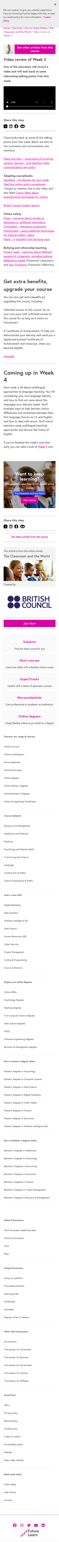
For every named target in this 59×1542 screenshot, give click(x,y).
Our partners (10, 1341)
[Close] (55, 4)
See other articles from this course (29, 536)
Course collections (13, 967)
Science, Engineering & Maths (18, 880)
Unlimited (8, 1309)
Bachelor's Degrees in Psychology (20, 1158)
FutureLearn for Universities (17, 1349)
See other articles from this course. (35, 49)
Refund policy (10, 1420)
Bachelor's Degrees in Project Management (25, 1189)
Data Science (10, 928)
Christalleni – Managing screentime (25, 226)
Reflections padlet (14, 260)
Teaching (17, 28)
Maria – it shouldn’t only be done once (27, 239)
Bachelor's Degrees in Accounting (20, 1166)
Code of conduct (12, 1436)
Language (9, 865)
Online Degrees (11, 778)
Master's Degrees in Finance (17, 1110)
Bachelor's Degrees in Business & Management (27, 1197)
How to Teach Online (36, 28)
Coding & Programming (15, 960)
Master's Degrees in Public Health (20, 1102)
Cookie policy (10, 1428)
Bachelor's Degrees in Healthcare (20, 1150)
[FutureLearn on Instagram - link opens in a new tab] (21, 1525)
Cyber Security (11, 944)
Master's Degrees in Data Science (20, 1087)
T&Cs (6, 1405)
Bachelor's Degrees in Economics (20, 1174)
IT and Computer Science (16, 857)
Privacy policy (10, 1413)
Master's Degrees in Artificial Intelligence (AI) (26, 1126)
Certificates (9, 1301)
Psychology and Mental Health (19, 849)
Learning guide (11, 1293)
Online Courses (11, 746)
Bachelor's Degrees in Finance (18, 1182)
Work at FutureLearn (14, 1238)
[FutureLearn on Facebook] (15, 1525)
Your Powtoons (18, 265)
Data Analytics (11, 912)
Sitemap (8, 1452)
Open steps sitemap (14, 1460)
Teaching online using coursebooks (24, 184)
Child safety (10, 1484)
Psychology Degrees (14, 1000)
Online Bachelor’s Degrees (17, 793)
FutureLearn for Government (18, 1365)
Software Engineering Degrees (19, 1039)
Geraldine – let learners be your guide (26, 180)
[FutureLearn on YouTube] (35, 1525)
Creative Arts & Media (14, 872)
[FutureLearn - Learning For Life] (29, 1532)
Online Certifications (14, 754)
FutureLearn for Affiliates (16, 1380)
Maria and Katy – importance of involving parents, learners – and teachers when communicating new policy (28, 163)
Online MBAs (10, 992)
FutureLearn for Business (16, 1357)
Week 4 (42, 447)
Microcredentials (12, 762)
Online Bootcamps (13, 770)
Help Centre (10, 1492)
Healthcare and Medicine (16, 833)
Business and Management (17, 825)
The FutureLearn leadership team (20, 1230)
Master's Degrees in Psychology (19, 1071)
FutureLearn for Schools (16, 1373)
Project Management (14, 952)
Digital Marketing (12, 905)
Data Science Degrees (14, 1023)
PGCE (7, 1031)
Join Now (29, 623)
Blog (6, 1253)
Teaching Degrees (12, 1007)
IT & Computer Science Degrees (19, 1015)
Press (6, 1246)
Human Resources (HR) (15, 936)
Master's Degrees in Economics (19, 1118)
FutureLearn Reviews (14, 1286)
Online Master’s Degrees (16, 785)
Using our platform (13, 1278)
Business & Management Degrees (20, 1047)
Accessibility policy (13, 1444)
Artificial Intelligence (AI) (16, 920)
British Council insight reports (22, 205)
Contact (8, 1500)
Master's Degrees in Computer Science (23, 1079)
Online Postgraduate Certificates (20, 801)
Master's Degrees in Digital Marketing (22, 1094)
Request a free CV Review (16, 1317)
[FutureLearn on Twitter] (28, 1525)
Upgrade (9, 356)
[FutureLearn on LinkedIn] (43, 1525)
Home (7, 28)
